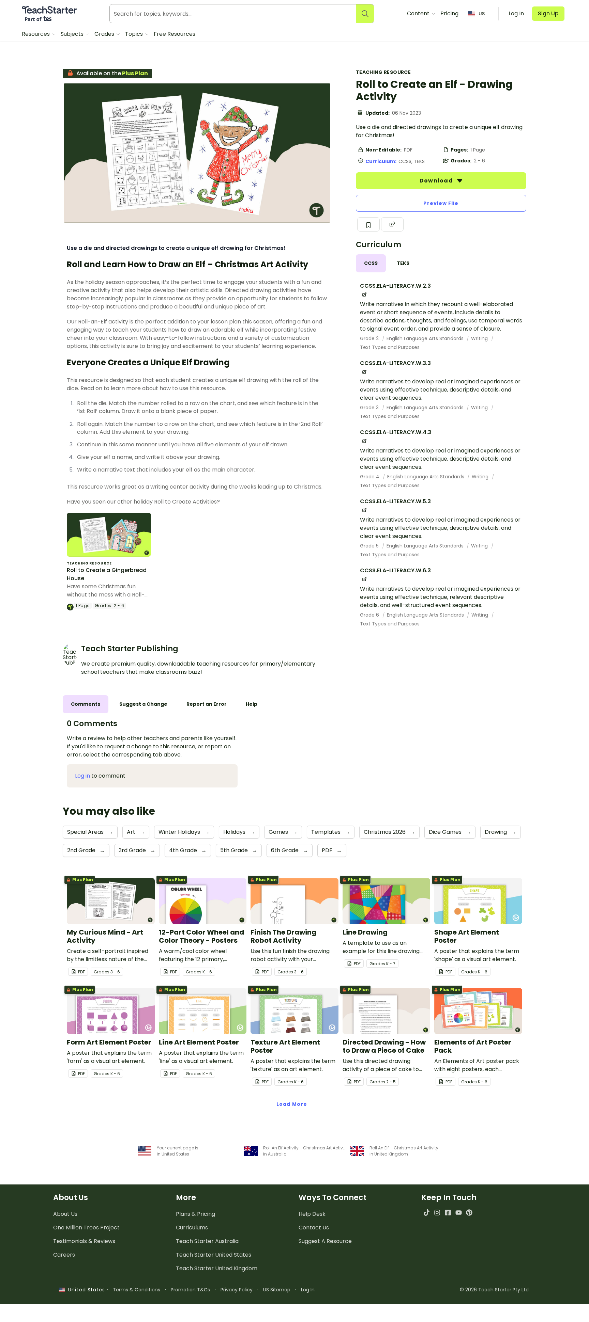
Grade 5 (370, 545)
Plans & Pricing (195, 1214)
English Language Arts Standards (426, 338)
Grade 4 (370, 476)
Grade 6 (370, 614)
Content (419, 13)
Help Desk (312, 1214)
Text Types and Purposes (390, 347)
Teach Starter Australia (207, 1241)
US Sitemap (276, 1289)
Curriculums (192, 1227)
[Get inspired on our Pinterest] (469, 1212)
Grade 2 (370, 338)
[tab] (371, 263)
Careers (64, 1255)
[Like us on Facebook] (447, 1212)
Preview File (440, 203)
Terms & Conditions (136, 1289)
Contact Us (314, 1227)
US (482, 13)
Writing (480, 338)
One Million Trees (86, 1227)
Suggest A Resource (325, 1241)
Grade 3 (370, 407)
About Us (65, 1214)
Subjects (73, 34)
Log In (308, 1289)
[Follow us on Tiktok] (426, 1212)
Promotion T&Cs (190, 1289)
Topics (134, 34)
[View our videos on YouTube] (458, 1212)
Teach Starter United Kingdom (216, 1268)
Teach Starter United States (213, 1255)
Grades (105, 34)
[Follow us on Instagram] (437, 1212)
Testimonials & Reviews (84, 1241)
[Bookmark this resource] (368, 224)
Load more (291, 1104)
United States (85, 1289)
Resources (36, 34)
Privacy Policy (237, 1289)
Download (437, 181)
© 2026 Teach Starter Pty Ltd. (495, 1289)
